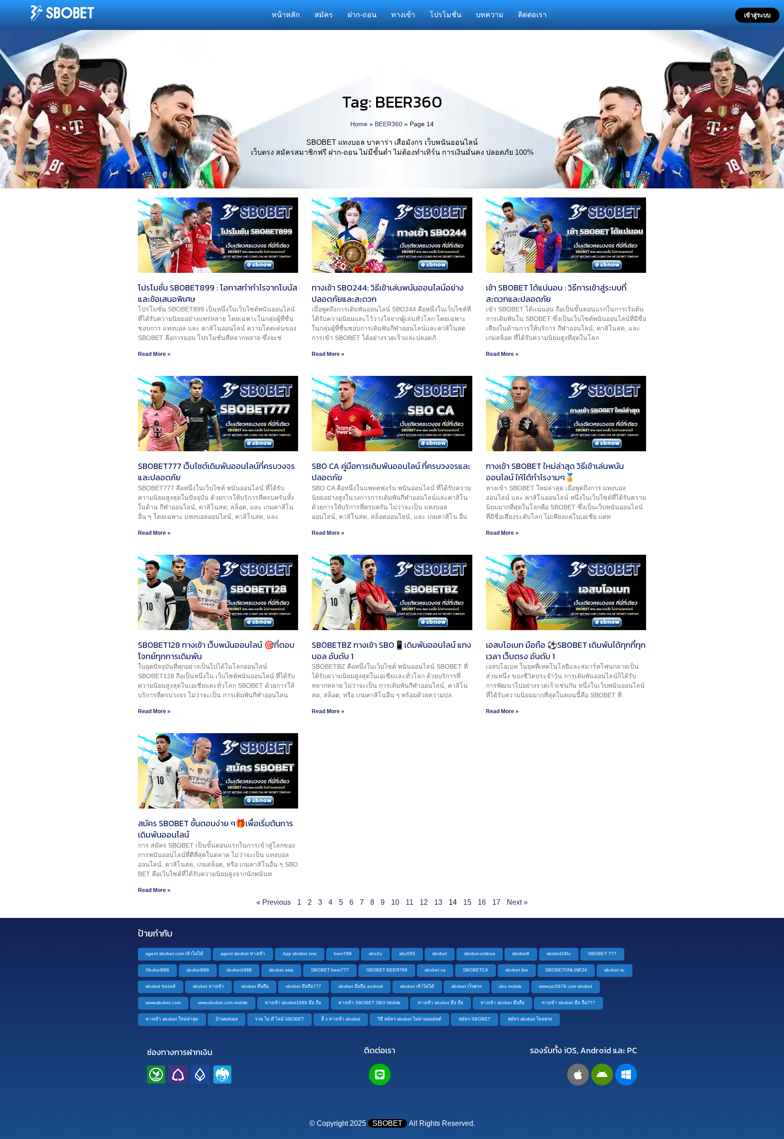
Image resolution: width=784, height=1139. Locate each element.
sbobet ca (435, 969)
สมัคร (323, 15)
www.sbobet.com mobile (223, 1002)
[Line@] (380, 1074)
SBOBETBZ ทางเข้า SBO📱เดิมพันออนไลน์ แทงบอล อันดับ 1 (391, 650)
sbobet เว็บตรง (466, 986)
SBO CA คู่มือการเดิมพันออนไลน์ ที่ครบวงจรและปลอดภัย (391, 471)
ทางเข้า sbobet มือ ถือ (440, 1002)
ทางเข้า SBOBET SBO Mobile (369, 1002)
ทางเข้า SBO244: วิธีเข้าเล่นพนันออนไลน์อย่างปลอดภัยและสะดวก (388, 293)
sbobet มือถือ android (360, 986)
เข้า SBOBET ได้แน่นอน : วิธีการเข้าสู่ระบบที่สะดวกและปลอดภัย (556, 293)
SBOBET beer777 (330, 969)
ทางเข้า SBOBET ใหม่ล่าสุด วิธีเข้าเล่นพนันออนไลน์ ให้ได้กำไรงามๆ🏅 (555, 471)
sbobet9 (520, 953)
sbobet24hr (559, 953)
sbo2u (375, 953)
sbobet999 (197, 969)
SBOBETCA (475, 969)
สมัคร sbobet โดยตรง (530, 1018)
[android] (602, 1074)
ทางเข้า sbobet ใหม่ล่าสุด (172, 1018)
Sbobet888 (157, 969)
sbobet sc (614, 969)
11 (409, 902)
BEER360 (388, 124)
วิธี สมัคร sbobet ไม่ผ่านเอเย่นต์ (409, 1018)
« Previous (273, 902)
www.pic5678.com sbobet (565, 986)
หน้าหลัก (286, 15)
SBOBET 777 (602, 953)
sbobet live (516, 969)
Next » (517, 902)
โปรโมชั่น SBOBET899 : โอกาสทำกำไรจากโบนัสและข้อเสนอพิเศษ (217, 293)
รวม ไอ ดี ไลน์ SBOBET (279, 1018)
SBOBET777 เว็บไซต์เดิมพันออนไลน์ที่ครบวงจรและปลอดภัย (216, 471)
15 (467, 902)
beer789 (343, 953)
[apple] (578, 1074)
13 (438, 902)
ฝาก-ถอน (362, 15)
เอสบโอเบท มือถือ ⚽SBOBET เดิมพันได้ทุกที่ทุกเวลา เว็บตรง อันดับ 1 (566, 650)
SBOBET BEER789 (386, 969)
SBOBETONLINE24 (566, 969)
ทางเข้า (403, 15)
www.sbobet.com (163, 1002)
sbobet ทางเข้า (208, 986)
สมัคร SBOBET (474, 1018)
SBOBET (387, 1123)
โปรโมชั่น (445, 15)
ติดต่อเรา (532, 15)
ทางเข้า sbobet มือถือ (502, 1002)
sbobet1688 (239, 969)
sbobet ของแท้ (161, 986)
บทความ (490, 15)
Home (359, 124)
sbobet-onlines (479, 953)
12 (424, 902)
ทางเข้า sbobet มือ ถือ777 (568, 1002)
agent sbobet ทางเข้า (242, 953)
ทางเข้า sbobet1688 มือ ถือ (293, 1002)
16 (482, 902)
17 (496, 902)
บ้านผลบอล (227, 1018)
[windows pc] (626, 1074)
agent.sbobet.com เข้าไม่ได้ (174, 953)
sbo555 (407, 953)
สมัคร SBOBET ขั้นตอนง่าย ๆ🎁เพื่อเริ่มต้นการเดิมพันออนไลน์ (215, 829)
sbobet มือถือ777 (303, 986)
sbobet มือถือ (255, 986)
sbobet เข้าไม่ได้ (417, 986)
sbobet (439, 953)
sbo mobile (510, 986)
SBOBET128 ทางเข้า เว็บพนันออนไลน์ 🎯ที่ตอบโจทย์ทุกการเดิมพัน (216, 650)
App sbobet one (300, 953)
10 (395, 902)
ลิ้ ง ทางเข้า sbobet (340, 1018)
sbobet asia (281, 969)
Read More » (154, 354)
